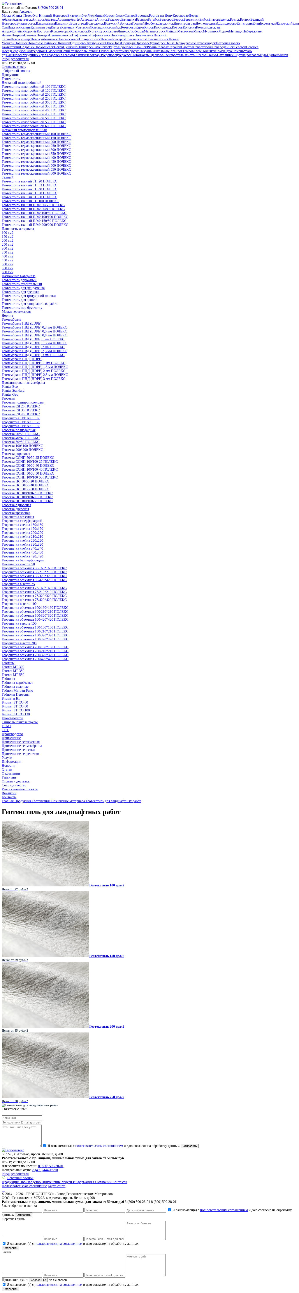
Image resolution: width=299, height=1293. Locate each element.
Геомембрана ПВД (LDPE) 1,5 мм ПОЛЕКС (34, 343)
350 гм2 (7, 252)
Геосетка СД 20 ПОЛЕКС (21, 406)
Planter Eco (10, 386)
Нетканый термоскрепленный (24, 130)
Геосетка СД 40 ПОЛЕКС (21, 414)
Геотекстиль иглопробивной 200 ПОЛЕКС (34, 94)
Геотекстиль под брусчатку (22, 307)
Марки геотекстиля (16, 311)
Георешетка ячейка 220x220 (22, 540)
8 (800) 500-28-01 (50, 7)
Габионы (8, 678)
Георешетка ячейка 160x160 (22, 525)
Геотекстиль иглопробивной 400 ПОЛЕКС (34, 110)
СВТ (5, 730)
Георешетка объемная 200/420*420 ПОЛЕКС (35, 659)
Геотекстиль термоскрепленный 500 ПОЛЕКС (36, 165)
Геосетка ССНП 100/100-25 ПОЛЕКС (30, 461)
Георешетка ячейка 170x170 (22, 528)
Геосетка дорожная (16, 453)
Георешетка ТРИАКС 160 (21, 418)
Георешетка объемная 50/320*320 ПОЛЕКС (34, 576)
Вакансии (9, 793)
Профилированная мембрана (23, 382)
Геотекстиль (11, 78)
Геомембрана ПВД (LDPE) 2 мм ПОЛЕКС (33, 347)
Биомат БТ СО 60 (15, 702)
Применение (11, 738)
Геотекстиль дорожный (19, 280)
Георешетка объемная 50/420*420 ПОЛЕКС (34, 580)
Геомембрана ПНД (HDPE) (22, 359)
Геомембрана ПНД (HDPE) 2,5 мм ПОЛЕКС (35, 375)
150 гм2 (7, 236)
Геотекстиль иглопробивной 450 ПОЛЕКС (34, 114)
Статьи (7, 769)
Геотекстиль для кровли (19, 300)
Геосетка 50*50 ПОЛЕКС (21, 442)
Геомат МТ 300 (13, 667)
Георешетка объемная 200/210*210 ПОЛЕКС (35, 651)
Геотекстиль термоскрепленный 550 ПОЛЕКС (36, 169)
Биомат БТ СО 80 (15, 706)
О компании (11, 773)
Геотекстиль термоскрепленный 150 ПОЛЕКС (36, 138)
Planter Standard (13, 390)
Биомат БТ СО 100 (16, 710)
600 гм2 (7, 272)
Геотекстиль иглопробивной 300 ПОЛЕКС (34, 102)
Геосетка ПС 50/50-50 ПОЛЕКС (25, 489)
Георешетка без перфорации (23, 560)
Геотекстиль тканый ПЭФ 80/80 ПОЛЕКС (33, 209)
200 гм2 (7, 240)
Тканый (8, 177)
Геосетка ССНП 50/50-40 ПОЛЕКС (28, 465)
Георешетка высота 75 (18, 584)
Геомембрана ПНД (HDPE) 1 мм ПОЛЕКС (33, 363)
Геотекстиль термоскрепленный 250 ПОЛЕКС (36, 146)
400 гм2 (7, 256)
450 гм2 (7, 260)
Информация (11, 761)
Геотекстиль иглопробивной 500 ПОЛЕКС (34, 118)
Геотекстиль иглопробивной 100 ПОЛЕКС (34, 86)
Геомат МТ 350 (13, 671)
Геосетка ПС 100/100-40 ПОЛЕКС (27, 497)
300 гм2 (7, 248)
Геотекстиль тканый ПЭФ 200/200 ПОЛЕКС (35, 225)
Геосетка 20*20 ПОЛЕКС (21, 434)
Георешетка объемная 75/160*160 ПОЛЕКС (34, 588)
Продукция (10, 75)
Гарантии (9, 777)
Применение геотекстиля (21, 742)
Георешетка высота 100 (19, 603)
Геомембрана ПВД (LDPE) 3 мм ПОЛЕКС (33, 355)
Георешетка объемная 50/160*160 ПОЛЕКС (34, 568)
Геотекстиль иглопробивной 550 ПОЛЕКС (34, 122)
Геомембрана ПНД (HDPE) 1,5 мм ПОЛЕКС (35, 367)
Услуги (7, 757)
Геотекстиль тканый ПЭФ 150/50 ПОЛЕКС (34, 221)
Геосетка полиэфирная (18, 430)
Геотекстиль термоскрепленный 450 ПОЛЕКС (36, 161)
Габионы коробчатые (17, 682)
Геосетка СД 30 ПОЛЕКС (21, 410)
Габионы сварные (15, 686)
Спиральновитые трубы (20, 722)
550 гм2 (7, 268)
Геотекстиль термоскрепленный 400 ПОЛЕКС (36, 157)
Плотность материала (18, 228)
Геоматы (8, 663)
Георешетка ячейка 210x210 (22, 536)
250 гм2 (7, 244)
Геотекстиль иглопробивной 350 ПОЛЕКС (34, 106)
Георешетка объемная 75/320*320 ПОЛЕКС (34, 596)
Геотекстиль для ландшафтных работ (29, 303)
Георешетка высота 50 (18, 564)
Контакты (9, 797)
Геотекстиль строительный (22, 284)
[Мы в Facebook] (3, 1190)
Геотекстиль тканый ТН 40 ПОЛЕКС (29, 189)
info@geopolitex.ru (15, 59)
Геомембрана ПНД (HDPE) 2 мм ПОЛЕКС (33, 371)
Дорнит (7, 315)
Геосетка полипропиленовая (23, 402)
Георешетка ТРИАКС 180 (21, 426)
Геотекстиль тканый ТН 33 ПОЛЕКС (29, 185)
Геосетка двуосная (15, 509)
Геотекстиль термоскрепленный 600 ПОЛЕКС (36, 173)
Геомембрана (11, 319)
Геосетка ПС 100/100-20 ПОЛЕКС (27, 493)
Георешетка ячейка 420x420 (22, 556)
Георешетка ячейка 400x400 (22, 552)
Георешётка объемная (18, 517)
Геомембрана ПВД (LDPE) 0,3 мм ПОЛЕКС (34, 327)
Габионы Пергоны (16, 694)
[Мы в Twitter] (4, 1190)
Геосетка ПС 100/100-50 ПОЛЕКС (27, 501)
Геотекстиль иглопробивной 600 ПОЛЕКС (34, 126)
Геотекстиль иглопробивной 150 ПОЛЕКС (34, 90)
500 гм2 (7, 264)
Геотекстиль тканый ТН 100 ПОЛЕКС (30, 201)
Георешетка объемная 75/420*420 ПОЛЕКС (34, 600)
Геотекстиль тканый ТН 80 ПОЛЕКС (29, 197)
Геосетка (8, 398)
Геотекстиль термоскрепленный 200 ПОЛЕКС (36, 142)
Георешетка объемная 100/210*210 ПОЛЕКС (35, 611)
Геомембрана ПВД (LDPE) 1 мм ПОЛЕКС (33, 339)
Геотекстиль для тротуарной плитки (29, 296)
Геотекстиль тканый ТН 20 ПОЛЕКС (29, 181)
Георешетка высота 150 (19, 623)
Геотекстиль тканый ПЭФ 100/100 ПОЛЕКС (35, 217)
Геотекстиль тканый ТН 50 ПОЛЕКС (29, 193)
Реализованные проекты (20, 789)
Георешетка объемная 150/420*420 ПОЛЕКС (35, 639)
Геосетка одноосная (16, 505)
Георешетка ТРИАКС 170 (21, 422)
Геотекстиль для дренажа (20, 292)
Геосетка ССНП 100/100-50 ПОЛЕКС (30, 477)
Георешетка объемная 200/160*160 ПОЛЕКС (35, 647)
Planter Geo (10, 394)
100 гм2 (7, 232)
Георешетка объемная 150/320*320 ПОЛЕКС (35, 635)
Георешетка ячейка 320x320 (22, 544)
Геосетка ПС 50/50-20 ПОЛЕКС (25, 481)
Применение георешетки (20, 753)
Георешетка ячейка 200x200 (22, 532)
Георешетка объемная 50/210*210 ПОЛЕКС (34, 572)
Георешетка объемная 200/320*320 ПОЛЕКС (35, 655)
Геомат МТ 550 (13, 675)
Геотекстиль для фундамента (23, 288)
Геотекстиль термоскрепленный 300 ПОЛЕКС (36, 150)
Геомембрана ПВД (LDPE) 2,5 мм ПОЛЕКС (34, 351)
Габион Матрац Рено (17, 690)
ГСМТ (6, 726)
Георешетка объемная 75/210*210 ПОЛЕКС (34, 592)
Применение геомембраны (22, 746)
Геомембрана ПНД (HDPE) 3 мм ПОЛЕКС (33, 378)
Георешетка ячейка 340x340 (22, 548)
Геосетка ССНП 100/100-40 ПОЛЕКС (30, 469)
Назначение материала (18, 276)
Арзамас (25, 11)
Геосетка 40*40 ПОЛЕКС (21, 438)
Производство (12, 734)
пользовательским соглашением (99, 1146)
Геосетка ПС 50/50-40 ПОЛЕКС (25, 485)
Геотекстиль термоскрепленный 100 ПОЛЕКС (36, 134)
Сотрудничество (14, 785)
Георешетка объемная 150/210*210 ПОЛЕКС (35, 631)
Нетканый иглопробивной (21, 82)
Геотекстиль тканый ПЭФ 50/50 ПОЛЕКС (33, 205)
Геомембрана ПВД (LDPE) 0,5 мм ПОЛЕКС (34, 331)
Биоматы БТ (11, 698)
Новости (8, 765)
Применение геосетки (18, 750)
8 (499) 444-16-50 (45, 1170)
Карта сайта (56, 1186)
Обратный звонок (20, 1178)
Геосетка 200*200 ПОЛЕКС (22, 450)
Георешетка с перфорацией (22, 521)
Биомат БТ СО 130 (16, 714)
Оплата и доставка (16, 781)
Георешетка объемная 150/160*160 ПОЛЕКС (35, 627)
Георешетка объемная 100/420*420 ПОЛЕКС (35, 619)
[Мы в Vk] (2, 1190)
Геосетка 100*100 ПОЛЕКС (22, 446)
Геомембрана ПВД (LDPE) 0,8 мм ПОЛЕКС (34, 335)
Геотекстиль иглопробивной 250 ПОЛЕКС (34, 98)
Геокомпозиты (12, 718)
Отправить (190, 1146)
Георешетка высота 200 (19, 643)
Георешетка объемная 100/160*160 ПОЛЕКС (35, 607)
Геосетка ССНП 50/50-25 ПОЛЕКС (28, 457)
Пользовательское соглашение (24, 1186)
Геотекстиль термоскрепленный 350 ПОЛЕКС (36, 153)
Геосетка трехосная (16, 513)
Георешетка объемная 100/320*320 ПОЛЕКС (35, 615)
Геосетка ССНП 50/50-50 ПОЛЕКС (28, 473)
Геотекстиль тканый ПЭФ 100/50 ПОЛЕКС (34, 213)
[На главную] (13, 3)
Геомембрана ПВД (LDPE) (21, 323)
